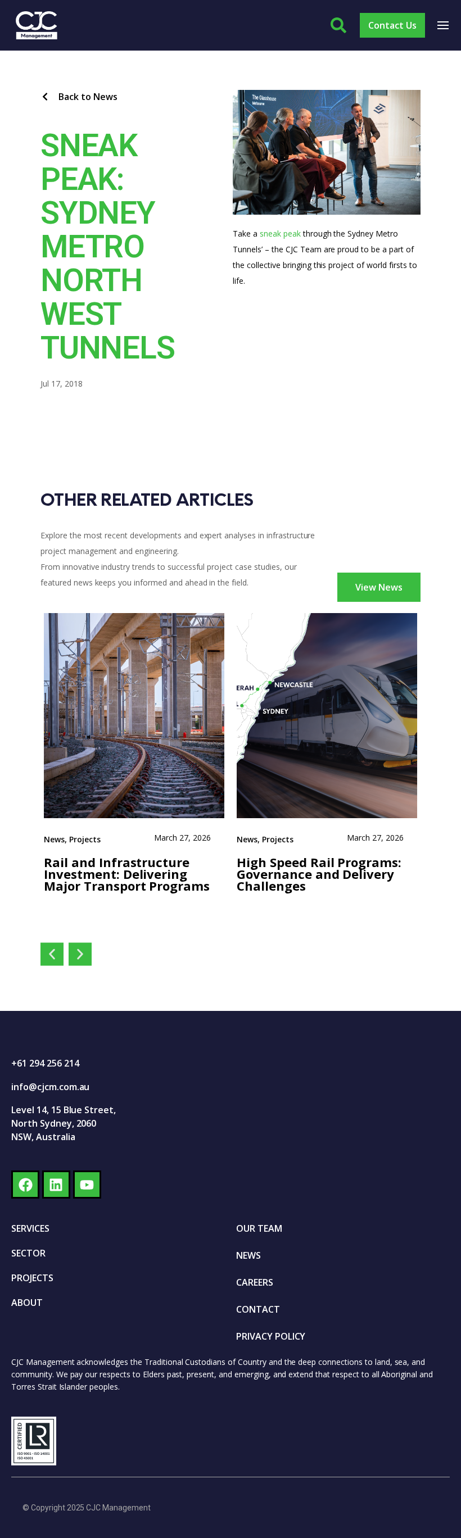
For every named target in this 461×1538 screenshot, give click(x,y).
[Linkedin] (56, 1184)
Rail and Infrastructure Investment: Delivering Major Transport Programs (127, 874)
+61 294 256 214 (45, 1063)
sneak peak (280, 233)
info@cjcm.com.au (50, 1087)
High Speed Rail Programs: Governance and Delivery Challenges (321, 874)
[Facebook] (25, 1184)
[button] (52, 954)
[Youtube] (87, 1184)
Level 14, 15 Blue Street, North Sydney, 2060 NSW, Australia (63, 1123)
